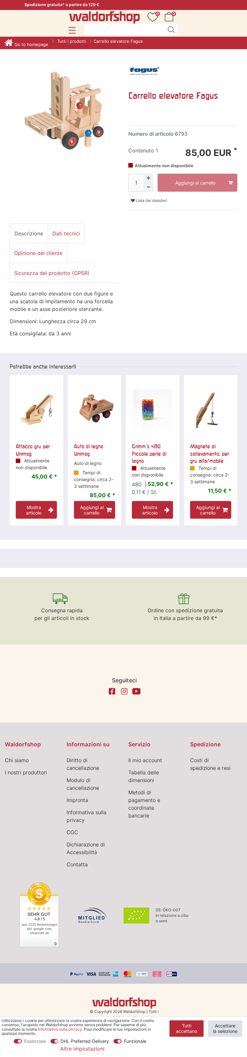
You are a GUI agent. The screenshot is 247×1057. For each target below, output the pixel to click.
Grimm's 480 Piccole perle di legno (149, 453)
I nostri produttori (26, 772)
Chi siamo (17, 760)
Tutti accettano (186, 1028)
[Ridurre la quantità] (148, 187)
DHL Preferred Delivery (84, 1041)
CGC (72, 832)
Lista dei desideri (151, 200)
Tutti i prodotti (71, 41)
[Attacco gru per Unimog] (36, 408)
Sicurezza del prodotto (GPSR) (51, 273)
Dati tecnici (66, 233)
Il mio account (145, 760)
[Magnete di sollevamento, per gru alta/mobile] (210, 408)
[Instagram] (124, 691)
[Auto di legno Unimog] (94, 408)
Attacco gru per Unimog (33, 449)
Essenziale (35, 1041)
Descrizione (28, 233)
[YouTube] (136, 691)
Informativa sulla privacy (60, 1029)
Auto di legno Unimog (88, 449)
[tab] (29, 233)
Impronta (77, 800)
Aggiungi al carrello (195, 183)
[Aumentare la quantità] (148, 178)
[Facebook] (112, 691)
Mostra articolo (33, 510)
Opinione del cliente (38, 253)
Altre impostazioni (82, 1048)
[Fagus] (144, 71)
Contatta (77, 864)
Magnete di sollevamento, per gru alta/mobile (209, 453)
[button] (71, 30)
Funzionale (135, 1041)
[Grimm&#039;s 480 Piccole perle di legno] (152, 408)
